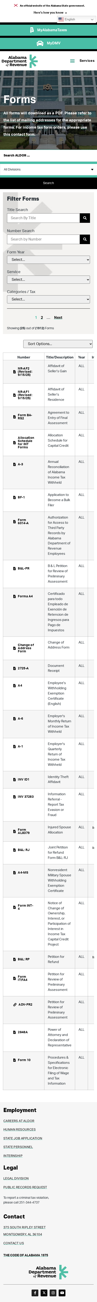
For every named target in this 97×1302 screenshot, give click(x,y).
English (69, 19)
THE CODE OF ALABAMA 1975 (25, 1255)
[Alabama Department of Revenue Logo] (20, 61)
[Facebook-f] (35, 1293)
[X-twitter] (44, 1293)
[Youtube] (62, 1293)
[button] (50, 13)
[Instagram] (53, 1293)
